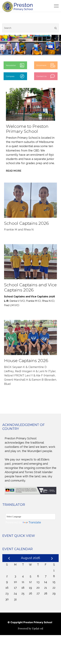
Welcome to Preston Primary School (27, 129)
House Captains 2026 (26, 360)
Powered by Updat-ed (30, 628)
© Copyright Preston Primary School (30, 622)
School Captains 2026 (26, 223)
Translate (34, 522)
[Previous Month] (9, 558)
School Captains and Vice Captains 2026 (30, 287)
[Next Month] (52, 558)
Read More (13, 170)
